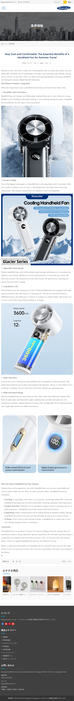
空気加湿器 (6, 640)
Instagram (13, 623)
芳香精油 (6, 646)
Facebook (2, 623)
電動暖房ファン (8, 656)
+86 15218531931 (25, 2)
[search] (65, 2)
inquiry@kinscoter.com (9, 2)
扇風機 (5, 637)
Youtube (6, 623)
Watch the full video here (30, 80)
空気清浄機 (6, 649)
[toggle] (4, 8)
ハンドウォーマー (9, 652)
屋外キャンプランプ (9, 659)
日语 (69, 2)
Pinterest (9, 623)
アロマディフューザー (10, 643)
